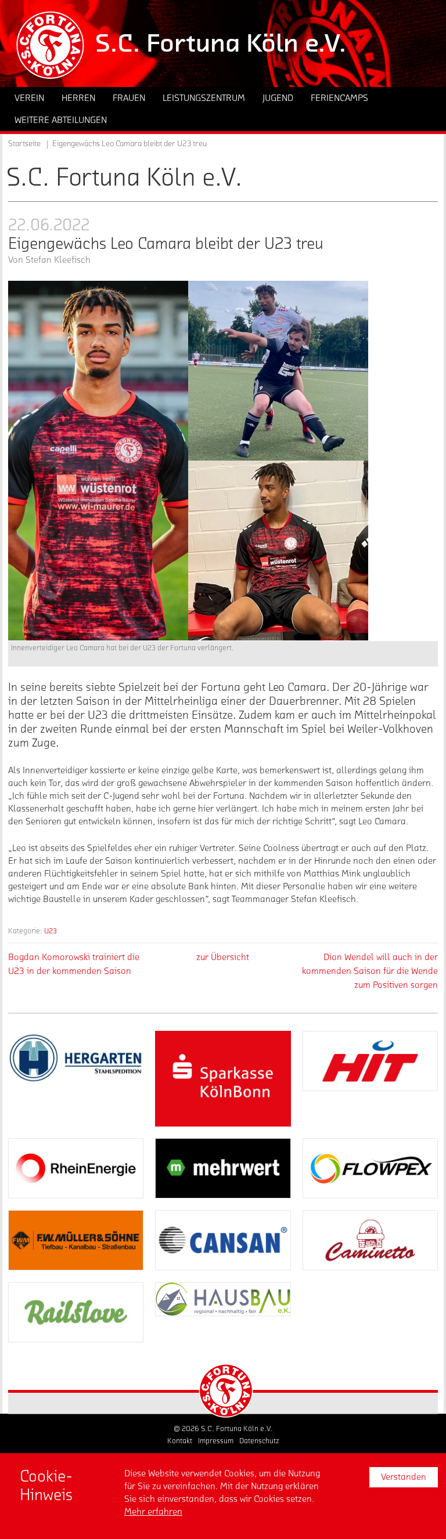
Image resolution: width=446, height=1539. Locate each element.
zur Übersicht (222, 957)
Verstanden (403, 1477)
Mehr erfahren (153, 1511)
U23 (50, 931)
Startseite (24, 144)
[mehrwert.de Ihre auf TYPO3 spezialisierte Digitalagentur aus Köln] (222, 1168)
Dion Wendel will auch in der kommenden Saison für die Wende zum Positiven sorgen (370, 971)
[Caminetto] (370, 1240)
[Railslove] (75, 1312)
